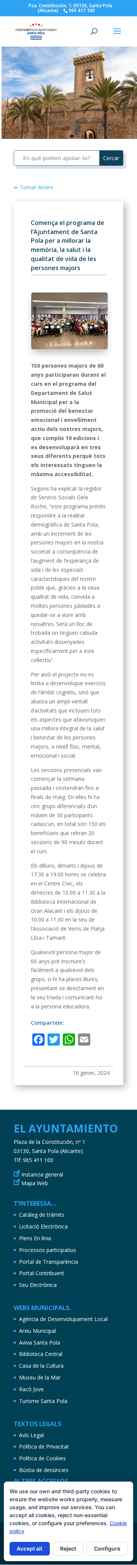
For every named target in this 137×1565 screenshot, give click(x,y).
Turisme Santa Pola (43, 1401)
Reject (68, 1548)
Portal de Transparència (48, 1261)
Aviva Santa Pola (39, 1342)
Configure (107, 1548)
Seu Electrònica (38, 1284)
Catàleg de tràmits (41, 1214)
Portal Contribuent (41, 1273)
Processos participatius (47, 1250)
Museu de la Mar (40, 1377)
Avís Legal (31, 1435)
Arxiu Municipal (37, 1330)
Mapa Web (34, 1183)
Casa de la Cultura (41, 1365)
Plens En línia (35, 1238)
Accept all (29, 1548)
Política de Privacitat (44, 1446)
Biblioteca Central (40, 1353)
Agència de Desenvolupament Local (63, 1319)
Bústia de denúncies (43, 1470)
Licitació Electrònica (43, 1226)
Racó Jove (31, 1389)
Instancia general (42, 1174)
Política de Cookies (42, 1458)
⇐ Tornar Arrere (33, 187)
